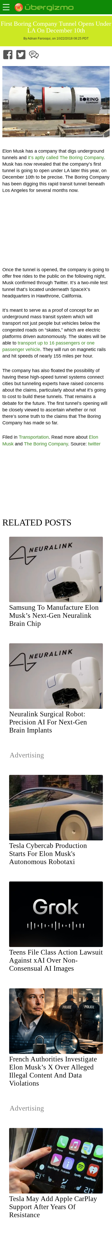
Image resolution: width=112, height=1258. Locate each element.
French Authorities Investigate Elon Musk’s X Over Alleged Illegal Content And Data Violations (53, 1071)
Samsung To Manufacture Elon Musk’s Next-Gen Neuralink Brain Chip (54, 615)
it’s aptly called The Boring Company (66, 157)
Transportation (34, 437)
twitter (94, 443)
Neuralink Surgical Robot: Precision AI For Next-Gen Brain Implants (48, 722)
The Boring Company (46, 443)
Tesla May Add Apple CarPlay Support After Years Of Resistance (53, 1207)
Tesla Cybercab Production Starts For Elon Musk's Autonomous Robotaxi (48, 854)
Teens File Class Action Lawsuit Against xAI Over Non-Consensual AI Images (56, 960)
